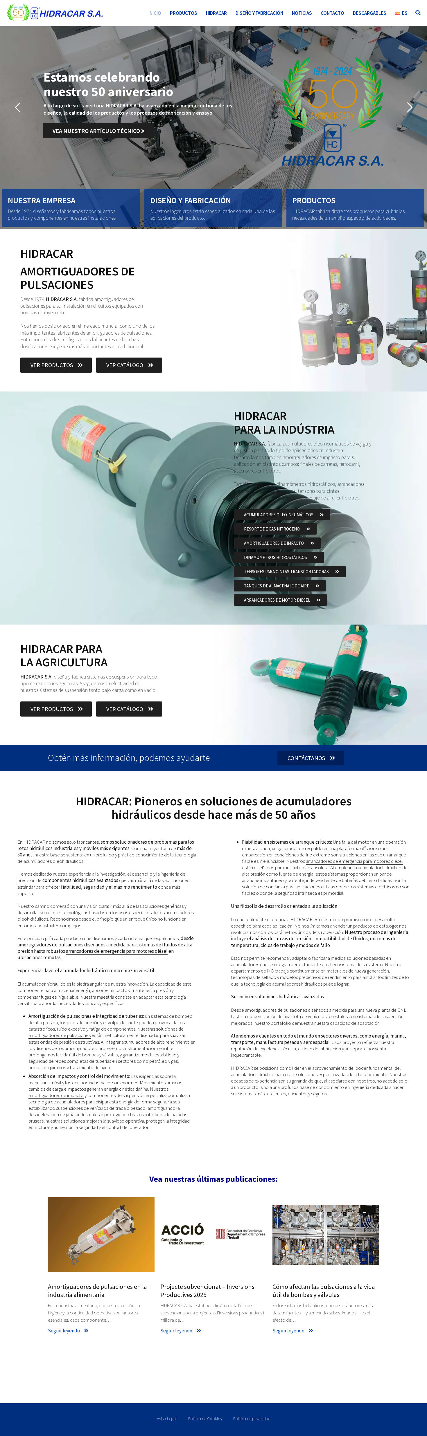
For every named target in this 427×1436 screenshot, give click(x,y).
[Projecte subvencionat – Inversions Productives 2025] (213, 1234)
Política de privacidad (251, 1418)
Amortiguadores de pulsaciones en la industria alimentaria (97, 1290)
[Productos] (355, 208)
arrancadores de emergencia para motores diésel (117, 951)
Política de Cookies (205, 1418)
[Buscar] (418, 13)
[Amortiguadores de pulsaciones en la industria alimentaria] (101, 1234)
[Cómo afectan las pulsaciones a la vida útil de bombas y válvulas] (325, 1234)
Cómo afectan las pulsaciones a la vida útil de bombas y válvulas (323, 1290)
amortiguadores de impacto (56, 1095)
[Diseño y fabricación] (213, 208)
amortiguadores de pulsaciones (50, 944)
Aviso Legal (167, 1418)
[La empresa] (71, 208)
